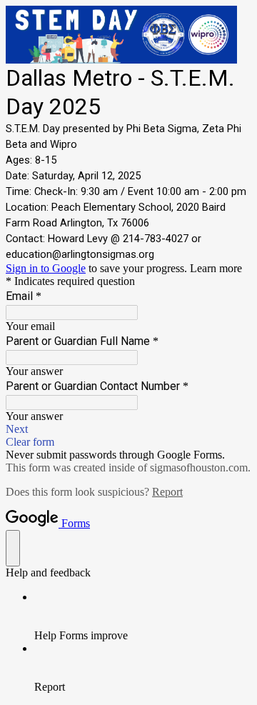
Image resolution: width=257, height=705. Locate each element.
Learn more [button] (216, 268)
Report (167, 492)
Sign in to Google (46, 268)
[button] (128, 429)
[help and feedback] (13, 548)
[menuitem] (142, 616)
